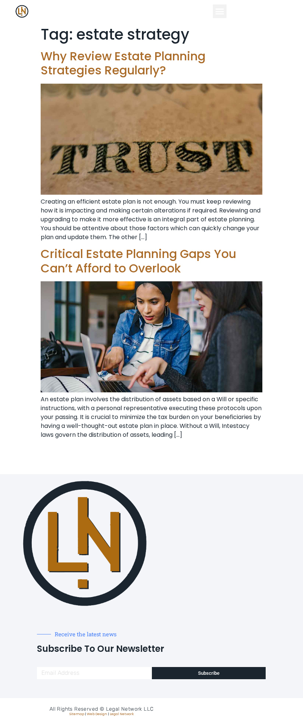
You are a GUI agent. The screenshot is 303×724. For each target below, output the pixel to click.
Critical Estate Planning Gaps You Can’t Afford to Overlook (138, 260)
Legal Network (122, 714)
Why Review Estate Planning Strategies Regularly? (123, 63)
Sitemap (76, 714)
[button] (220, 11)
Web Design (97, 714)
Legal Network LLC (130, 709)
